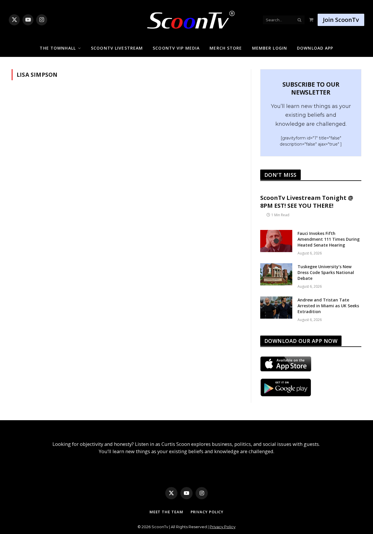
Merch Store (226, 48)
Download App (315, 48)
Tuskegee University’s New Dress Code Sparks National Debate (326, 272)
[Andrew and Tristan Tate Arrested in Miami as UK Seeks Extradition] (276, 307)
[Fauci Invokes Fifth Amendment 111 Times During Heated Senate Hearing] (276, 241)
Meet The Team (166, 511)
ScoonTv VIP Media (176, 48)
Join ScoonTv (341, 20)
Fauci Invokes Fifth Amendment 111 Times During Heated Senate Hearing (329, 239)
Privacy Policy (207, 511)
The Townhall (57, 48)
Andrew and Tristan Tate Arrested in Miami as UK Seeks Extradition (328, 305)
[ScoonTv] (186, 18)
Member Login (269, 48)
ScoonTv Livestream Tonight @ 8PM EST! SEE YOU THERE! (306, 202)
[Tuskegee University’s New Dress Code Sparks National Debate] (276, 274)
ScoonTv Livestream (117, 48)
